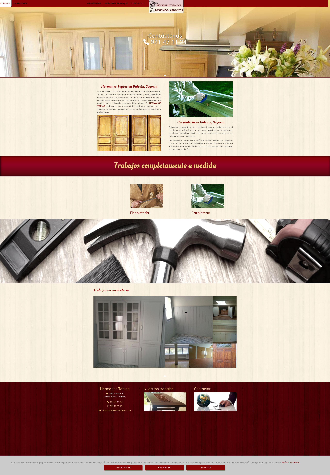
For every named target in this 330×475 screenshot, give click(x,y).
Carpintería (200, 213)
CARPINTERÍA (21, 3)
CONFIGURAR (123, 467)
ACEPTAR (205, 467)
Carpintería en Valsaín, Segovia (200, 122)
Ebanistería (139, 213)
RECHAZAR (164, 467)
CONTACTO (137, 3)
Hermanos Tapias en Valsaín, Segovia (129, 86)
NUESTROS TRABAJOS (116, 3)
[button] (25, 38)
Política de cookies (291, 462)
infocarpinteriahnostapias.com (116, 410)
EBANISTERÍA (94, 3)
